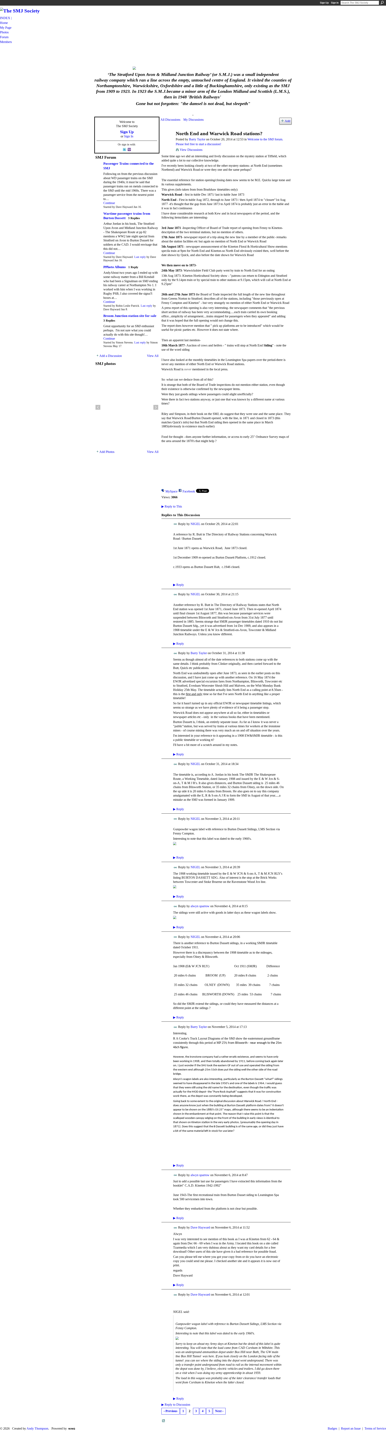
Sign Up (324, 2)
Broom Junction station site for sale (129, 316)
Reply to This (171, 506)
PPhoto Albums (114, 267)
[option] (126, 407)
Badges (332, 1428)
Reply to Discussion (175, 1404)
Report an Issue (351, 1428)
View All (152, 355)
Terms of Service (375, 1428)
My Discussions (193, 119)
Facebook (189, 491)
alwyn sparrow (200, 906)
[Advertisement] (193, 55)
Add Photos (106, 451)
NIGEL (195, 524)
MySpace (171, 491)
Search (382, 2)
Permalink (175, 524)
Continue (109, 203)
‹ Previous (170, 1411)
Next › (219, 1411)
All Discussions (170, 119)
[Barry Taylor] (166, 141)
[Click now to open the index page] (193, 68)
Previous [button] (97, 407)
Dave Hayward (200, 1227)
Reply (178, 584)
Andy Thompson (37, 1428)
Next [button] (155, 407)
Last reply (140, 256)
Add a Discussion (110, 355)
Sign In (335, 2)
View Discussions (191, 149)
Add (287, 121)
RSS (163, 1421)
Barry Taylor (197, 139)
